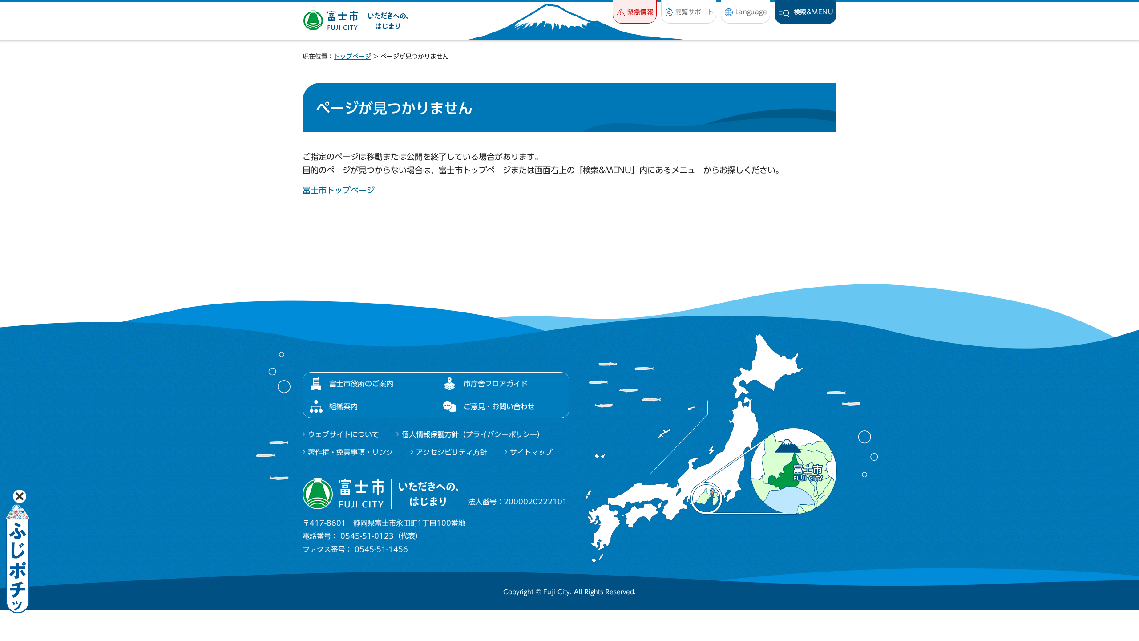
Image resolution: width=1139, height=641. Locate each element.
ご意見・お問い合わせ (499, 406)
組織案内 (343, 406)
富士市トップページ (339, 190)
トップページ (352, 56)
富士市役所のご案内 (361, 383)
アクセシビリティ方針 (451, 452)
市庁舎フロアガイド (496, 383)
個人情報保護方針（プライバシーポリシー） (473, 434)
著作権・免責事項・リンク (350, 452)
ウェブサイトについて (343, 434)
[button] (635, 12)
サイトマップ (531, 452)
